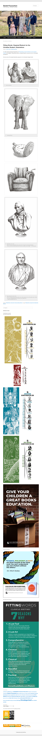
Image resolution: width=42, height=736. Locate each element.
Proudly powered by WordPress (21, 732)
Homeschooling (17, 302)
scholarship (14, 700)
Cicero (12, 691)
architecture (5, 691)
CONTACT (29, 37)
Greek (35, 694)
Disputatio (23, 693)
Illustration (36, 302)
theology (18, 700)
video (33, 700)
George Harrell (32, 302)
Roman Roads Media (6, 700)
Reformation (27, 698)
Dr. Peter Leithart (27, 693)
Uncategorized (26, 700)
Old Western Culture (17, 698)
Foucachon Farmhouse (26, 694)
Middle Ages (31, 696)
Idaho (20, 696)
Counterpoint (5, 693)
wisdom (35, 700)
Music (10, 698)
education (32, 693)
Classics (29, 691)
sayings (11, 700)
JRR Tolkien (23, 696)
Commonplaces (34, 691)
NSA (12, 698)
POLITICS (24, 37)
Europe (9, 694)
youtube (4, 702)
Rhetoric (21, 302)
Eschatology (5, 694)
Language (27, 696)
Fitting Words (8, 302)
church (9, 691)
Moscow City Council (6, 698)
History (5, 696)
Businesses (19, 37)
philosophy (22, 698)
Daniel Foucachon (10, 6)
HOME (5, 37)
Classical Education (23, 691)
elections (36, 693)
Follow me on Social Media (11, 37)
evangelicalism (12, 694)
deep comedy (19, 693)
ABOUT (34, 37)
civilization (16, 691)
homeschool (12, 302)
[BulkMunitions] (8, 719)
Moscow (35, 696)
